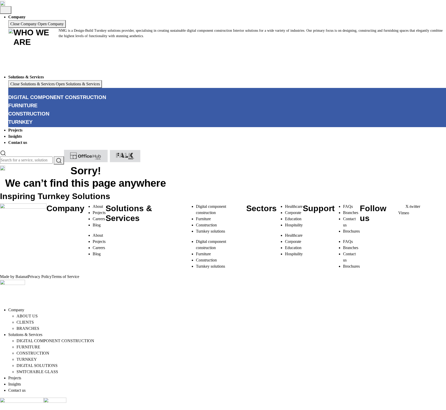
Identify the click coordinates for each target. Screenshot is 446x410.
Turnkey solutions (210, 231)
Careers (99, 219)
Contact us (17, 390)
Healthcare (293, 206)
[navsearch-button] (3, 153)
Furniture (203, 219)
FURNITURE (28, 347)
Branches (350, 212)
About (98, 206)
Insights (14, 384)
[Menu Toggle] (5, 10)
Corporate (293, 212)
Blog (97, 225)
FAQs (348, 206)
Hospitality (294, 225)
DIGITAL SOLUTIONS (37, 365)
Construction (206, 225)
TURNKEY (27, 359)
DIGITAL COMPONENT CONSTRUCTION (55, 341)
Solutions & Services (25, 334)
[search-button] (59, 160)
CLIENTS (25, 322)
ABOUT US (27, 316)
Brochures (351, 231)
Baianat (21, 276)
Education (293, 219)
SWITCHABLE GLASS (37, 372)
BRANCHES (28, 328)
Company (16, 310)
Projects (99, 212)
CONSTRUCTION (33, 353)
